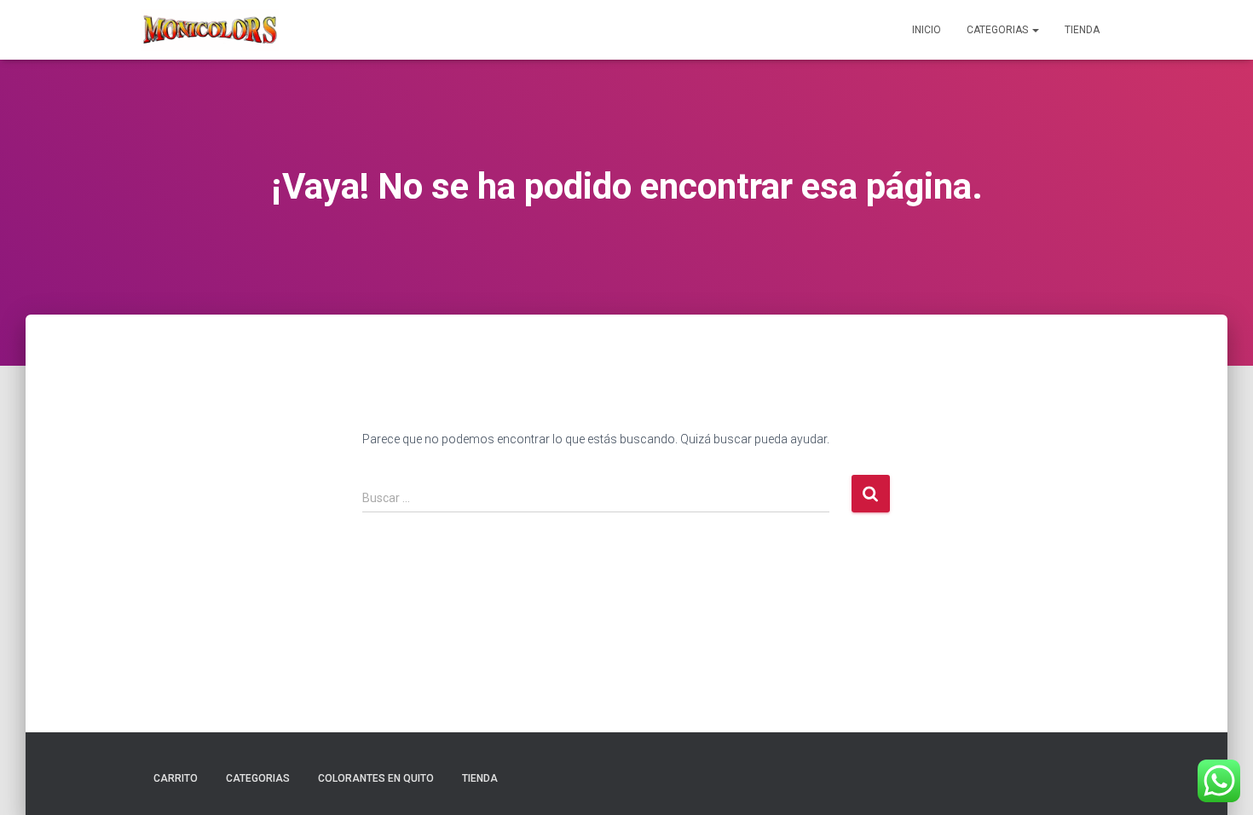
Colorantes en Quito (376, 778)
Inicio (926, 30)
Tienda (1082, 30)
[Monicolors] (210, 30)
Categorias (999, 30)
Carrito (175, 778)
